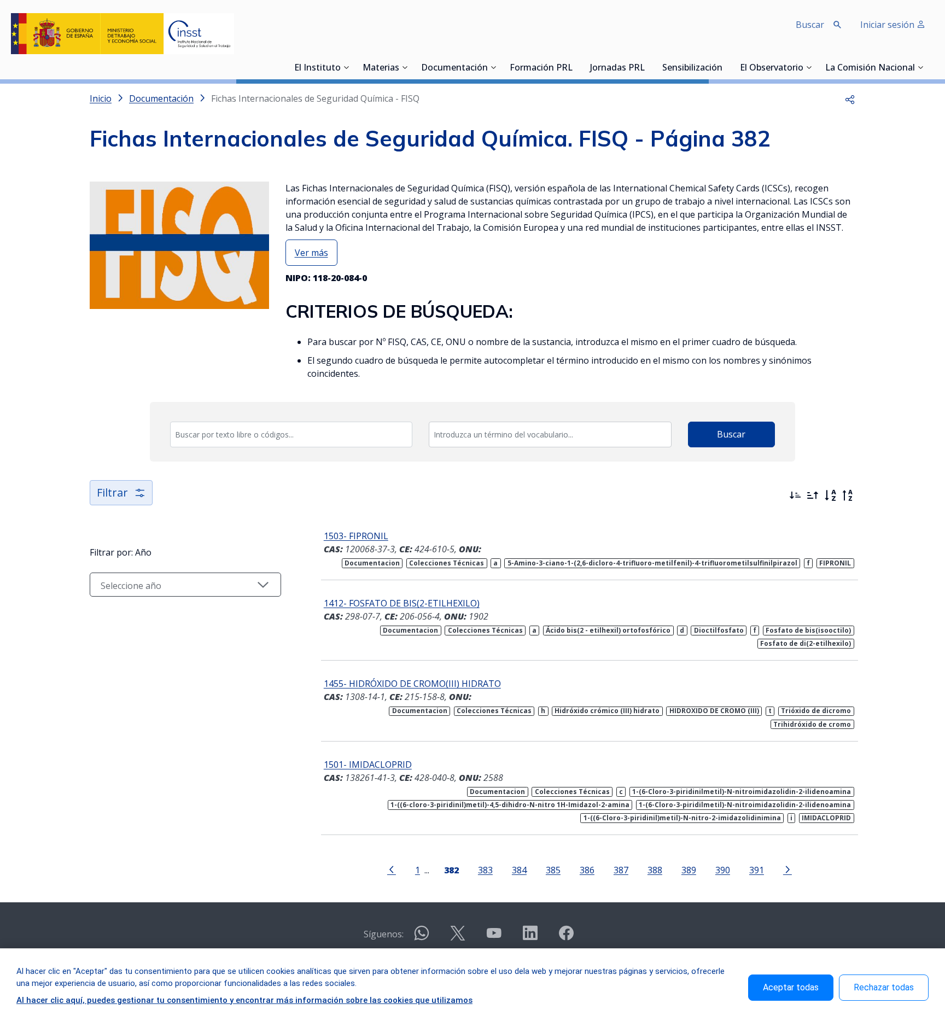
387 (621, 870)
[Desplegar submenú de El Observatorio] (808, 67)
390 (722, 870)
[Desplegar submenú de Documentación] (493, 67)
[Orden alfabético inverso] (847, 495)
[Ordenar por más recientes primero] (795, 495)
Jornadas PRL (617, 68)
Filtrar (112, 492)
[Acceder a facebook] (566, 937)
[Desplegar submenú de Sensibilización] (725, 67)
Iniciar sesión (888, 25)
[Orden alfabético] (830, 495)
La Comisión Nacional (870, 68)
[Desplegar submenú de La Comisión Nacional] (920, 67)
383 (485, 870)
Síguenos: (384, 934)
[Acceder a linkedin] (530, 937)
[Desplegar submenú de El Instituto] (346, 67)
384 (519, 870)
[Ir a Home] (122, 33)
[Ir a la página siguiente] (787, 869)
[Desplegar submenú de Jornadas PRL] (648, 67)
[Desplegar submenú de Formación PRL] (576, 67)
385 (553, 870)
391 (756, 870)
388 (655, 870)
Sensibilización (692, 68)
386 (587, 870)
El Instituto (317, 68)
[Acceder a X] (457, 937)
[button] (849, 98)
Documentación (454, 68)
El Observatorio (771, 68)
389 (688, 870)
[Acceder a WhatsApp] (421, 937)
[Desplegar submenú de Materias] (404, 67)
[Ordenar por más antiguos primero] (812, 495)
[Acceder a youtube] (494, 937)
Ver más (311, 253)
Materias (381, 68)
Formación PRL (541, 68)
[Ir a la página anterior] (391, 869)
